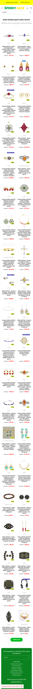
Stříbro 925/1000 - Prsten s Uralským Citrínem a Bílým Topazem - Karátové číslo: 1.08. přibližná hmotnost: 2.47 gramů (24, 293)
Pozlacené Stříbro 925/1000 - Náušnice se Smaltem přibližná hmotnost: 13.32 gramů (8, 385)
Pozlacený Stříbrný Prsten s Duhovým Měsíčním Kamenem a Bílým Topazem (24, 353)
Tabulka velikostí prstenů (16, 664)
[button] (2, 8)
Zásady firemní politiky (16, 670)
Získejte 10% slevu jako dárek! (11, 686)
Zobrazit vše (16, 639)
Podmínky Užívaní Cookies (16, 672)
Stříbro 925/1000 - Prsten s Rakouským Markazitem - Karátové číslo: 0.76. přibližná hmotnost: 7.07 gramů (24, 569)
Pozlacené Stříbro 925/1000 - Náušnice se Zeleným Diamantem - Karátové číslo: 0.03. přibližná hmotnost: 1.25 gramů (24, 109)
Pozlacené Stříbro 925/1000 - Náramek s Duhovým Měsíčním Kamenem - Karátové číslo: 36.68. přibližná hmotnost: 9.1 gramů (8, 324)
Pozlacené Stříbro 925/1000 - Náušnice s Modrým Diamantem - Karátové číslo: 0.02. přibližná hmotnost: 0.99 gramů (8, 79)
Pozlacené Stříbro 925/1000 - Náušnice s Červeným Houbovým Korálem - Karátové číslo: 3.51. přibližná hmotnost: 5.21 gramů (8, 203)
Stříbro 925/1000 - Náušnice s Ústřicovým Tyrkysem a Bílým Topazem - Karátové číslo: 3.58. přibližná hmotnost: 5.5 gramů (9, 446)
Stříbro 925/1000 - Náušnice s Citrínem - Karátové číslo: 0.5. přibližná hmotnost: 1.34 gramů (9, 293)
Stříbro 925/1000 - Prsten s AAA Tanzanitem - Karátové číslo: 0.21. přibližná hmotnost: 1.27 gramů (24, 48)
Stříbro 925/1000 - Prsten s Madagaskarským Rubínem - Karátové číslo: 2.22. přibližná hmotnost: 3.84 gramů (24, 141)
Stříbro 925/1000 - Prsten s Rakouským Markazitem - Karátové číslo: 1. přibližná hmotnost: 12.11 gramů (8, 629)
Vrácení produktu (16, 675)
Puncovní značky (16, 665)
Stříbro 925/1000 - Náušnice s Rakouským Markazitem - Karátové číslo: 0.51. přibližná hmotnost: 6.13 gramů (9, 569)
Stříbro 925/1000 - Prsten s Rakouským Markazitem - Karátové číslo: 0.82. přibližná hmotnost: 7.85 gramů (8, 598)
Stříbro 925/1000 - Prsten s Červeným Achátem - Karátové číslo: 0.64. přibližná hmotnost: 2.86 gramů (24, 171)
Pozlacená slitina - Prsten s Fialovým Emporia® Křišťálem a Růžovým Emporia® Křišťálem (24, 629)
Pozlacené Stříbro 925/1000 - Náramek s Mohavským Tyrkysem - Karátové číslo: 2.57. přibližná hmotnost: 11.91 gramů (24, 478)
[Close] (21, 686)
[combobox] (16, 12)
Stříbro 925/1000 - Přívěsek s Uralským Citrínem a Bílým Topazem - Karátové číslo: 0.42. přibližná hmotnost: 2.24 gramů (24, 263)
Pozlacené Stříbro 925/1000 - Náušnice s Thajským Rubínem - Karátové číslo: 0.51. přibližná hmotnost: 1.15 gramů (24, 79)
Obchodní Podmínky (17, 668)
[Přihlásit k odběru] (28, 657)
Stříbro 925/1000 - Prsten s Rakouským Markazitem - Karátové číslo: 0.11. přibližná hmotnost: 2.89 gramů (9, 539)
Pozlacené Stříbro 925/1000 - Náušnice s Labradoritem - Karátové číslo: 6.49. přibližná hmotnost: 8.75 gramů (8, 232)
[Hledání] (30, 12)
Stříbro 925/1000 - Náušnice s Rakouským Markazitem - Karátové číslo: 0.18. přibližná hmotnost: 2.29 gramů (24, 510)
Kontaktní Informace (16, 673)
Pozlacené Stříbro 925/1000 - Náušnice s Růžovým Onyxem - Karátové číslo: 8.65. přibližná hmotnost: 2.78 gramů (24, 539)
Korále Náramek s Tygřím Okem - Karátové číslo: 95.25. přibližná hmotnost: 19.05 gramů (8, 509)
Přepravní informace (16, 667)
